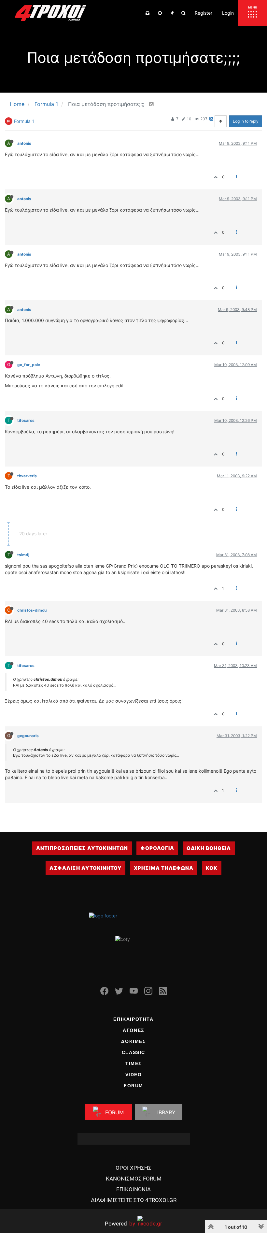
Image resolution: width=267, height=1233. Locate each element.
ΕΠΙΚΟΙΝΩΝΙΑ (133, 1189)
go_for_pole (28, 364)
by (120, 1223)
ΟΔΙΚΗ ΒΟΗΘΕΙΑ (209, 848)
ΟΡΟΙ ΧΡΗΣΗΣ (133, 1168)
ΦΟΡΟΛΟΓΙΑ (157, 848)
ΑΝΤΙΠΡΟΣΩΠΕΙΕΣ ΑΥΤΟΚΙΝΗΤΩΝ (82, 848)
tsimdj (23, 554)
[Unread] (147, 13)
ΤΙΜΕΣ (133, 1063)
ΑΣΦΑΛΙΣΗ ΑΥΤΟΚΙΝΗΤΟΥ (85, 868)
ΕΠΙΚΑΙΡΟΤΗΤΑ (133, 1019)
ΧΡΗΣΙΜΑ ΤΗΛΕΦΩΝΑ (163, 868)
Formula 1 (24, 121)
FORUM (133, 1085)
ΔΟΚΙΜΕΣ (133, 1041)
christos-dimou (32, 610)
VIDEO (133, 1074)
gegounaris (28, 735)
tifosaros (26, 420)
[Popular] (172, 13)
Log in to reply (246, 121)
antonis (24, 143)
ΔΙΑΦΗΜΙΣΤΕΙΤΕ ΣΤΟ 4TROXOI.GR (133, 1200)
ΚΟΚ (212, 868)
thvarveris (27, 475)
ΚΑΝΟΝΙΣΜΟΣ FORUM (134, 1178)
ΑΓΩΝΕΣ (133, 1030)
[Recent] (160, 13)
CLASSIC (133, 1052)
